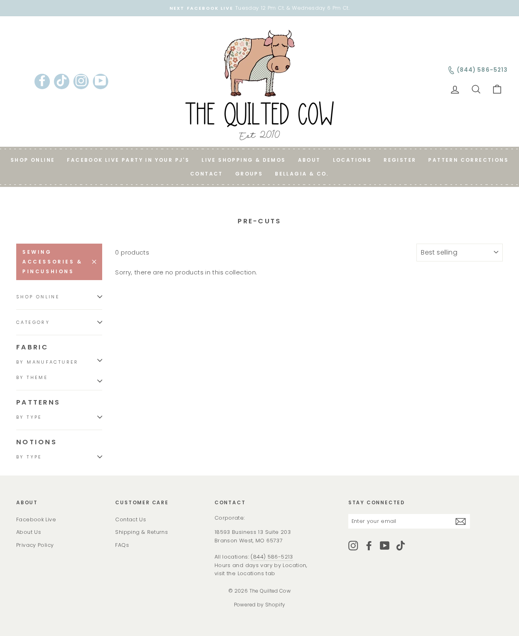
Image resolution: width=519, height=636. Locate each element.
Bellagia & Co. (302, 173)
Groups (249, 173)
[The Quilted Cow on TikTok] (400, 545)
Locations (352, 159)
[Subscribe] (460, 521)
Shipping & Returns (141, 532)
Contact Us (130, 519)
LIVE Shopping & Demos (243, 159)
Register (400, 159)
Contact (206, 173)
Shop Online (33, 159)
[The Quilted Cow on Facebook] (369, 545)
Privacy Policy (35, 545)
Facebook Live (36, 519)
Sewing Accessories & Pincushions (52, 261)
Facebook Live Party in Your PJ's (128, 159)
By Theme (32, 377)
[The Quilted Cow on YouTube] (385, 545)
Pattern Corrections (468, 159)
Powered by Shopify (259, 604)
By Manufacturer (47, 362)
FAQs (122, 545)
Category (33, 322)
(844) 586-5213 (272, 556)
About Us (28, 532)
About (309, 159)
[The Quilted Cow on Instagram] (353, 545)
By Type (29, 417)
